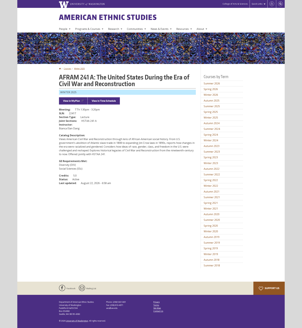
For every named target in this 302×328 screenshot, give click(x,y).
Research (113, 29)
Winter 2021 (211, 208)
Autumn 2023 (211, 146)
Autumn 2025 (211, 100)
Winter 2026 (211, 94)
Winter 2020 (211, 231)
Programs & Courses (87, 29)
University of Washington (77, 321)
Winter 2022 (211, 185)
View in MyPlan (71, 100)
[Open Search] (280, 4)
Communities (135, 29)
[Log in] (272, 4)
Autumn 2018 (211, 260)
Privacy (156, 302)
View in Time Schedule (104, 100)
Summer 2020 (212, 220)
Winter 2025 (79, 68)
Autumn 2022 (211, 169)
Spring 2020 (211, 225)
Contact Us (158, 311)
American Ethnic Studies (108, 17)
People (63, 29)
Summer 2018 (212, 265)
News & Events (159, 29)
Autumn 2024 (211, 123)
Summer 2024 (212, 129)
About (200, 29)
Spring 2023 (211, 157)
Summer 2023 (212, 151)
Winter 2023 (211, 163)
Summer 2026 (212, 83)
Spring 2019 (211, 248)
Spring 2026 (211, 89)
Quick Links (257, 4)
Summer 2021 (212, 197)
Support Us (271, 288)
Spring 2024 (211, 134)
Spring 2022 (211, 180)
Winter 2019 (211, 254)
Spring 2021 (211, 203)
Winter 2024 (211, 140)
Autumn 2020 (211, 214)
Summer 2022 (212, 174)
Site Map (157, 308)
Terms (156, 305)
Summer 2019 (212, 242)
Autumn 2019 (211, 237)
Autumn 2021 (211, 191)
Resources (182, 29)
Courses (67, 68)
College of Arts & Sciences (235, 4)
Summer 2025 (212, 106)
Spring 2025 (211, 112)
